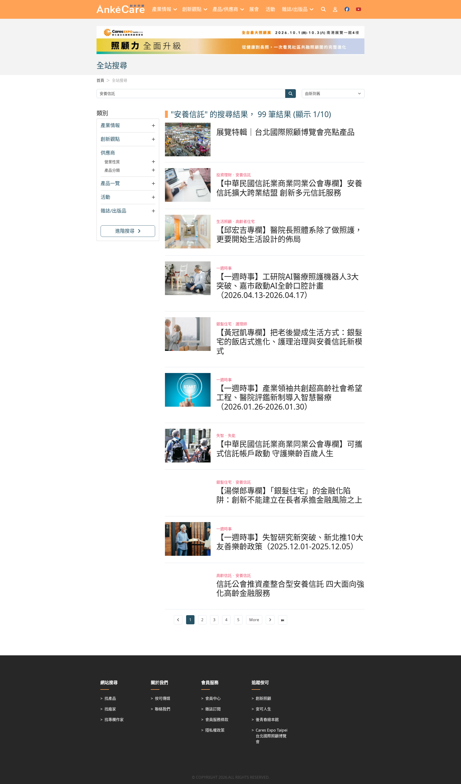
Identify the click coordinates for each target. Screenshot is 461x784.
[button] (128, 125)
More (254, 619)
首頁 (100, 80)
